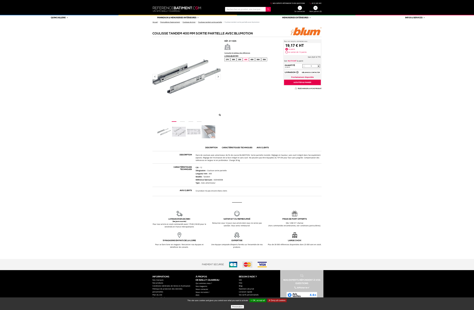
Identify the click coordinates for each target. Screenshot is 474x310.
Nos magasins (201, 286)
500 (258, 59)
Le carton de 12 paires (297, 52)
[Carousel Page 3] (190, 121)
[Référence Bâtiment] (176, 9)
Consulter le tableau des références (237, 53)
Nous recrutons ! (202, 292)
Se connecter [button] (299, 11)
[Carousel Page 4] (199, 121)
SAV (240, 280)
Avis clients (263, 147)
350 (239, 59)
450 (251, 59)
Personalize (237, 307)
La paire (291, 49)
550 (264, 59)
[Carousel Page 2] (182, 121)
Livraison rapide (245, 292)
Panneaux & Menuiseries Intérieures (176, 17)
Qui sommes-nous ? (204, 283)
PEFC (198, 295)
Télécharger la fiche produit (310, 89)
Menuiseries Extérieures (295, 17)
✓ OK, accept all (258, 300)
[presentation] (155, 76)
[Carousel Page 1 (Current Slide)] (174, 121)
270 (227, 59)
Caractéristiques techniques (237, 147)
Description (211, 147)
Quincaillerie (58, 17)
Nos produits (157, 283)
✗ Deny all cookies (277, 300)
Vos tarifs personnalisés (249, 295)
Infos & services (414, 17)
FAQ (240, 283)
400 (245, 59)
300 (233, 59)
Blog (240, 286)
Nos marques (158, 280)
